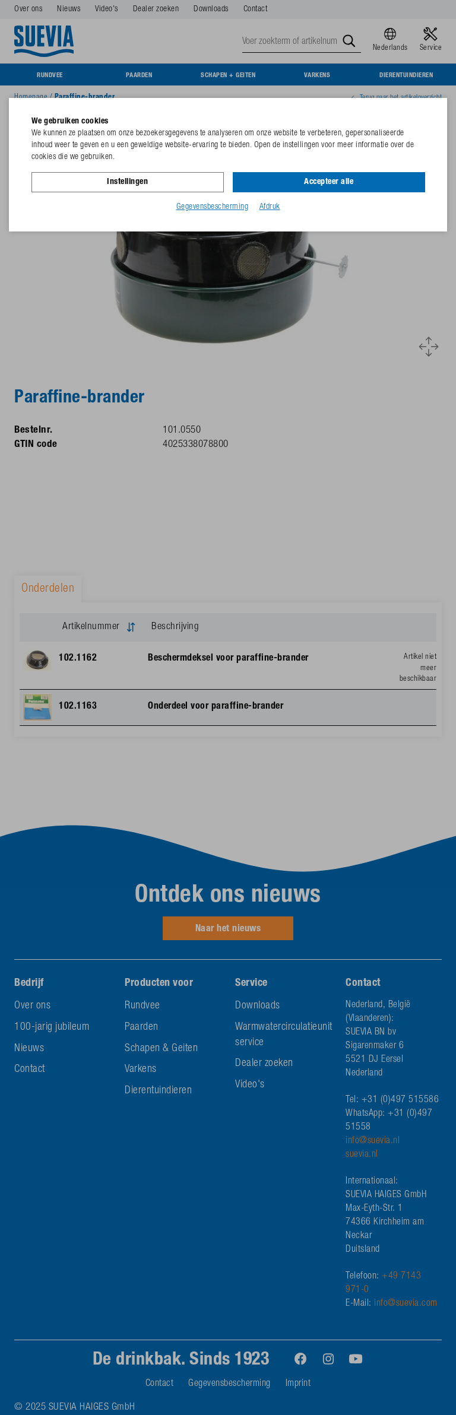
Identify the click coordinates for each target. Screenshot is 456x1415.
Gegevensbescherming (212, 207)
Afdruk (269, 207)
